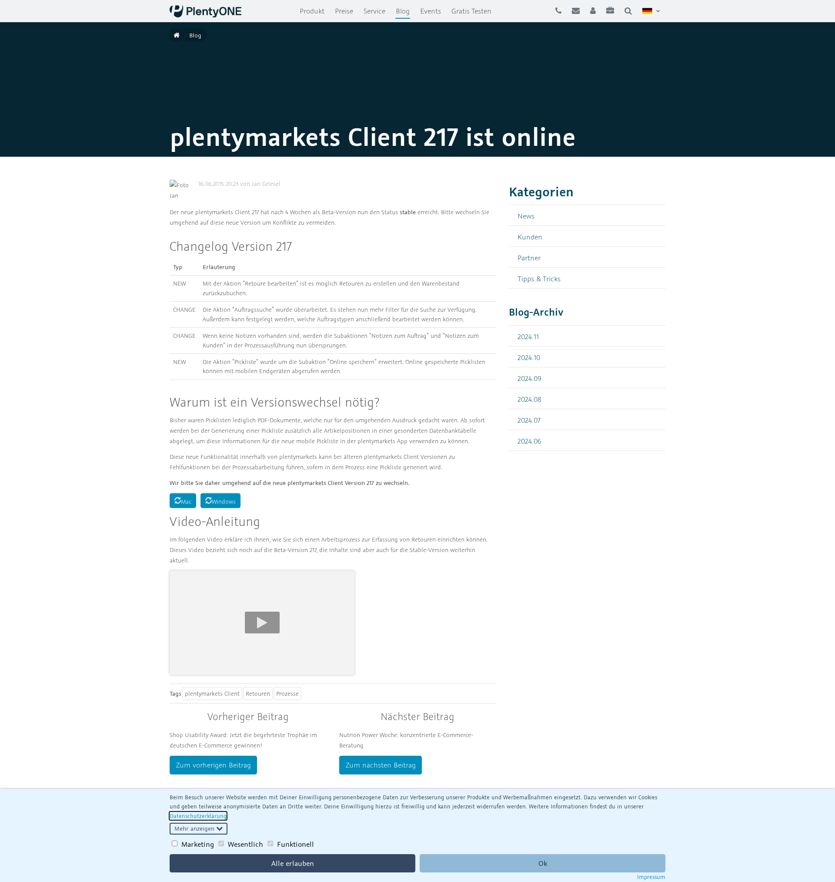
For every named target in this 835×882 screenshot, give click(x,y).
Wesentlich (245, 844)
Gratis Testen (471, 11)
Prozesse (287, 693)
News (526, 215)
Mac (186, 501)
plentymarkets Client (212, 693)
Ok (542, 863)
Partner (529, 257)
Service (374, 11)
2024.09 (529, 378)
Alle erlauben (292, 863)
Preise (344, 11)
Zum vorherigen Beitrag (213, 765)
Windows (224, 501)
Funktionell (295, 844)
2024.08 (529, 399)
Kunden (530, 236)
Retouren (258, 693)
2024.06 (529, 440)
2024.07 (529, 419)
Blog (405, 11)
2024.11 (528, 336)
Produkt (312, 11)
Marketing (197, 844)
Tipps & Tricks (539, 278)
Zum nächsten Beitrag (381, 765)
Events (430, 11)
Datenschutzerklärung (198, 816)
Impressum (651, 877)
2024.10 (529, 357)
